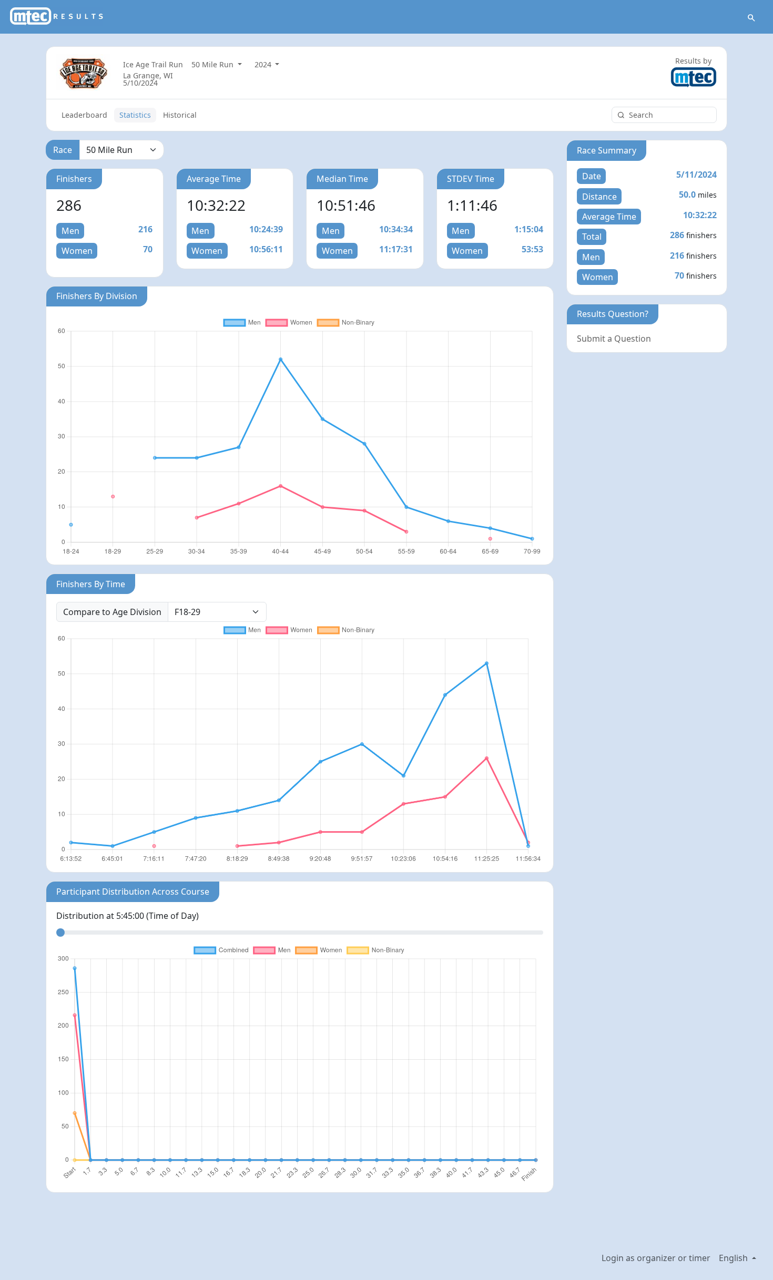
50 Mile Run (213, 64)
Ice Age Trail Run (153, 64)
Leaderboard (84, 115)
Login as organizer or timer (656, 1258)
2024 (264, 64)
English (734, 1258)
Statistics (135, 115)
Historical (180, 115)
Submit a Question (614, 338)
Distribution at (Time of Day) (127, 915)
